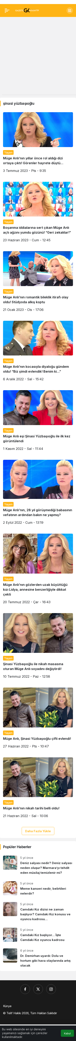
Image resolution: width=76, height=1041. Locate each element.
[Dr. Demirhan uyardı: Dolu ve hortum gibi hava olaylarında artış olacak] (38, 958)
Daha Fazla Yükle (38, 831)
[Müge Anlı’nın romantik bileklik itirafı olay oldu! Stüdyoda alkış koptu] (38, 283)
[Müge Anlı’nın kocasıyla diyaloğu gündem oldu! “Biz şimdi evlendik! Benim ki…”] (38, 352)
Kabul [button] (67, 1033)
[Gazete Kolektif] (27, 10)
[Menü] (7, 10)
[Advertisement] (38, 57)
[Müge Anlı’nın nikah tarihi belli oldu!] (38, 789)
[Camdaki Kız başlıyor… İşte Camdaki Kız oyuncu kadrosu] (38, 935)
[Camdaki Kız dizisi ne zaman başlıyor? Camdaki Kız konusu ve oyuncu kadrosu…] (38, 912)
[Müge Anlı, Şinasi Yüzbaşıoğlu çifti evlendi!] (38, 719)
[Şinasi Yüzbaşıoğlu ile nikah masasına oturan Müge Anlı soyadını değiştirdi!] (38, 647)
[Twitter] (38, 989)
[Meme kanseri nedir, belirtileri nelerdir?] (38, 888)
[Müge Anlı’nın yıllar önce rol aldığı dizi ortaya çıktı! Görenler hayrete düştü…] (38, 144)
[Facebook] (25, 989)
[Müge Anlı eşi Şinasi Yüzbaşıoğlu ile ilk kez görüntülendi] (38, 422)
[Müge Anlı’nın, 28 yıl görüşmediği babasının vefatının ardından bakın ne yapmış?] (38, 494)
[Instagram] (51, 989)
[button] (69, 10)
